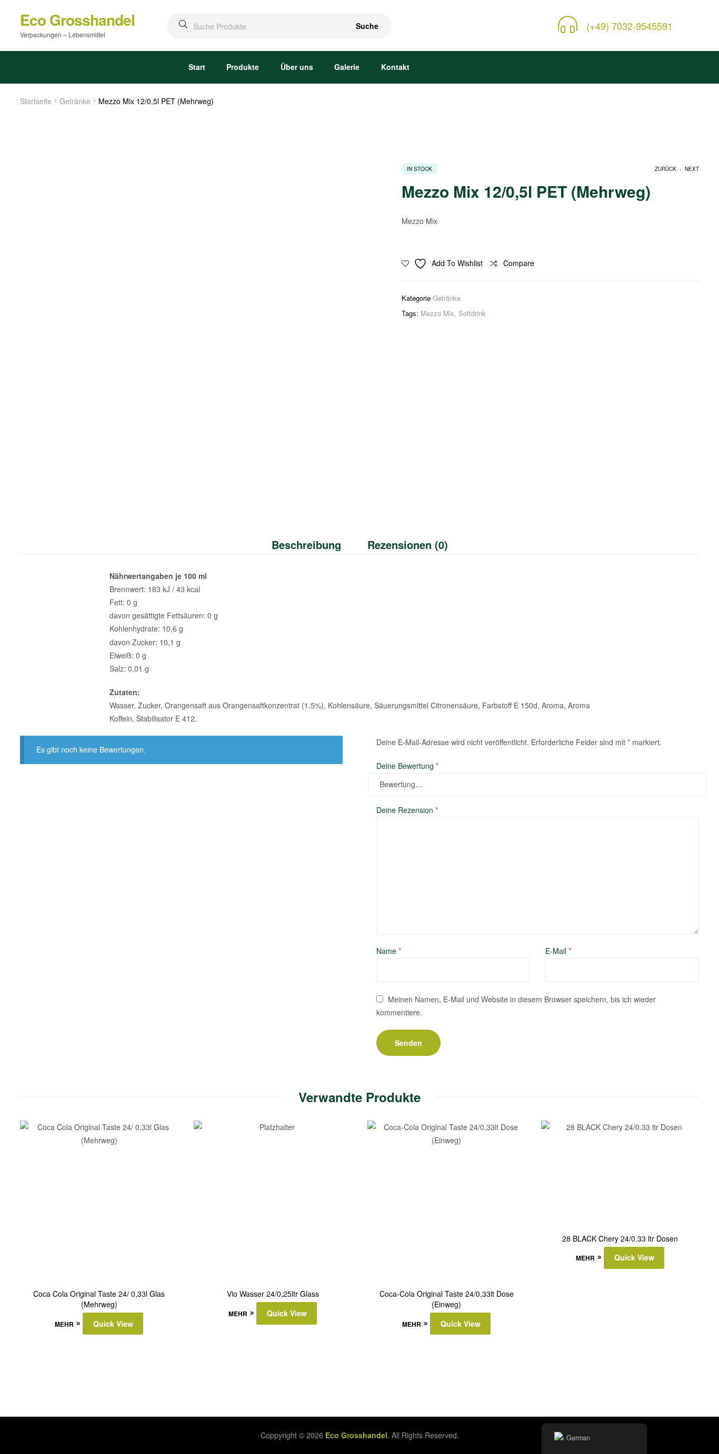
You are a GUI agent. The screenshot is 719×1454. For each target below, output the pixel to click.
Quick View (113, 1323)
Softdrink (472, 313)
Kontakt (395, 67)
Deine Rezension (407, 810)
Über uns (297, 67)
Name (388, 950)
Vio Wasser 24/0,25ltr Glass (273, 1294)
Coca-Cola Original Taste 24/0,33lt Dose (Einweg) (447, 1299)
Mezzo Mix (437, 313)
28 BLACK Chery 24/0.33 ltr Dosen (620, 1239)
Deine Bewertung (407, 765)
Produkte (242, 67)
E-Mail (558, 950)
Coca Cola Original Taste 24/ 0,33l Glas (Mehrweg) (99, 1299)
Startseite (36, 101)
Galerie (346, 67)
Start (196, 67)
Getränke (75, 101)
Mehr (64, 1324)
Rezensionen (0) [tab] (407, 544)
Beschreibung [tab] (306, 544)
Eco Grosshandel (77, 19)
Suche (367, 26)
